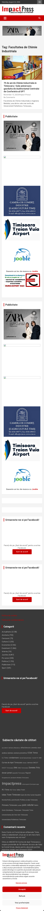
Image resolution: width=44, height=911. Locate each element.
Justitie (5, 655)
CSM (40, 758)
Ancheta (5, 635)
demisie (30, 763)
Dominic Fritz (34, 767)
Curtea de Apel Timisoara (12, 763)
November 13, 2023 (11, 95)
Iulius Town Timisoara (11, 795)
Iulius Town (21, 790)
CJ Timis (5, 758)
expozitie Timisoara (18, 773)
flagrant (28, 773)
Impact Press (24, 95)
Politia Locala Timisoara (29, 800)
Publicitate (6, 665)
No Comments (9, 97)
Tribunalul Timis (27, 810)
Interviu (5, 651)
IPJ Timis (5, 790)
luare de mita (25, 795)
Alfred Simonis (26, 748)
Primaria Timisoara (9, 805)
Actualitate (9, 77)
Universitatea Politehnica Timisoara (14, 819)
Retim (36, 805)
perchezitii (15, 800)
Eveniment (6, 648)
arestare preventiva (20, 753)
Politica (5, 661)
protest (20, 805)
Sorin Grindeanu (7, 810)
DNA (15, 768)
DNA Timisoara (23, 768)
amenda (34, 748)
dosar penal (7, 773)
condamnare (14, 758)
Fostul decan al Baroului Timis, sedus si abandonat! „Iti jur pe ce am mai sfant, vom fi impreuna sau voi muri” (21, 834)
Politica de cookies (9, 615)
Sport (4, 668)
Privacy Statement (22, 908)
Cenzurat (5, 638)
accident (5, 748)
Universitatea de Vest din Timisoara (15, 815)
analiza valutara (7, 753)
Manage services (21, 883)
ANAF (39, 748)
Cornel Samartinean (25, 758)
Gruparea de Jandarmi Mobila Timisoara (15, 778)
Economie (6, 645)
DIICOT (35, 763)
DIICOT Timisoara (7, 768)
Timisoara (17, 810)
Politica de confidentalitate (13, 620)
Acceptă (22, 889)
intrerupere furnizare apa (30, 784)
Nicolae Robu (6, 800)
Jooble (35, 271)
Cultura (5, 642)
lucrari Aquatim (36, 795)
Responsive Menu (39, 2)
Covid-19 (35, 758)
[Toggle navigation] (5, 18)
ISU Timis (13, 790)
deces (25, 763)
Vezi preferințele (22, 903)
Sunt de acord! (22, 552)
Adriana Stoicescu (14, 748)
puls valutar (28, 805)
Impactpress (12, 783)
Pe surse (5, 658)
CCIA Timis (33, 753)
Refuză (22, 896)
